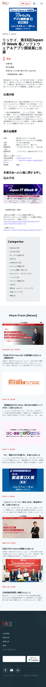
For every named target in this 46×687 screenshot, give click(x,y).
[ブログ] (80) (15, 252)
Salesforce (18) (15, 263)
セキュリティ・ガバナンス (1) (20, 274)
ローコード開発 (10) (17, 281)
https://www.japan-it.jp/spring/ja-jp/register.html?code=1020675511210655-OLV (21, 222)
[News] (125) (14, 248)
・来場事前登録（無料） (15, 74)
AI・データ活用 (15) (17, 255)
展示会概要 (10, 67)
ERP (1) (13, 259)
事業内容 (6, 638)
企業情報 (6, 634)
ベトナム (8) (14, 277)
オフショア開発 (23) (17, 266)
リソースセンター (9, 650)
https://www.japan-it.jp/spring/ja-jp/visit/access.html (22, 230)
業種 (4, 646)
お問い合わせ (25, 3)
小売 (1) (12, 285)
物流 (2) (13, 296)
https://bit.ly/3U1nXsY (24, 158)
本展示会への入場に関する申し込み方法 (21, 71)
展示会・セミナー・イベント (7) (21, 288)
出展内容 (9, 64)
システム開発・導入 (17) (18, 270)
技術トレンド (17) (16, 292)
